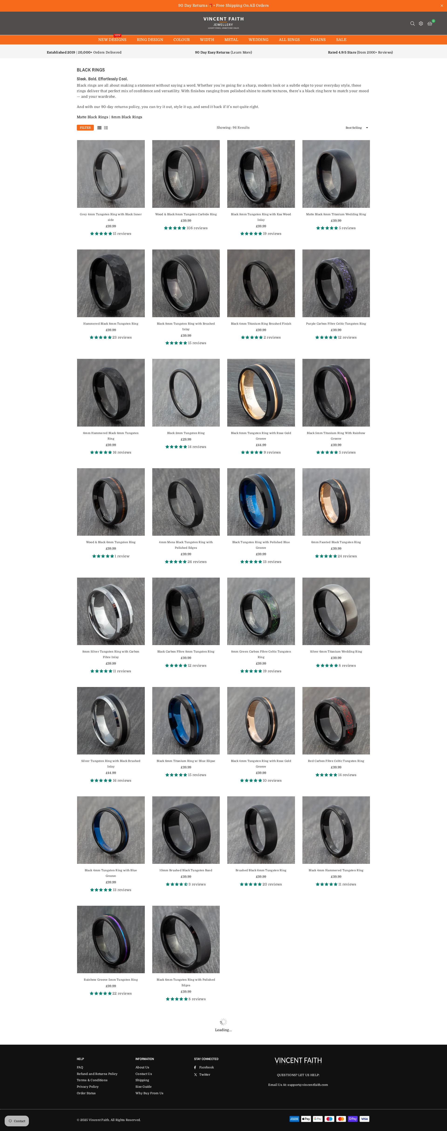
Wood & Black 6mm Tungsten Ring (111, 542)
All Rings (289, 40)
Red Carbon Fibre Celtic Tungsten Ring (336, 761)
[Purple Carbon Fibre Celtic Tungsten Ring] (336, 283)
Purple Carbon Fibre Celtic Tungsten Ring (336, 323)
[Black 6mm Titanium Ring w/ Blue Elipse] (186, 721)
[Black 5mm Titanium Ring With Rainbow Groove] (336, 393)
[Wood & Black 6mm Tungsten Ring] (111, 502)
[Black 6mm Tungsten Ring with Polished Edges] (186, 939)
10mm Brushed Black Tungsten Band (185, 870)
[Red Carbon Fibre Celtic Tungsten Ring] (336, 721)
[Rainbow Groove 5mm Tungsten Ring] (111, 939)
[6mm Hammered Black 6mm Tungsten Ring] (111, 393)
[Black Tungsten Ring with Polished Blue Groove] (261, 502)
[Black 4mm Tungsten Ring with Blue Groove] (111, 830)
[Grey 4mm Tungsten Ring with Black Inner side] (111, 174)
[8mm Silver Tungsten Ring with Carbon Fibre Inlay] (111, 611)
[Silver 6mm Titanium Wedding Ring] (336, 611)
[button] (429, 23)
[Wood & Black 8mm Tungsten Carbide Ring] (186, 174)
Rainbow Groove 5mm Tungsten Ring (111, 979)
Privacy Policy (88, 1086)
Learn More (241, 52)
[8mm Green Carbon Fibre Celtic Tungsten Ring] (261, 611)
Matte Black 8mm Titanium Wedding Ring (336, 214)
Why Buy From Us (149, 1093)
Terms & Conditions (92, 1080)
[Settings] (421, 23)
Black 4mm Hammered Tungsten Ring (336, 870)
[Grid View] (99, 128)
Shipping (142, 1080)
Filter (85, 127)
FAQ (80, 1067)
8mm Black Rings (126, 117)
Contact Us (143, 1074)
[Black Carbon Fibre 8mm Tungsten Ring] (186, 611)
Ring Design (150, 40)
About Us (142, 1067)
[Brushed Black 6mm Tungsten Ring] (261, 830)
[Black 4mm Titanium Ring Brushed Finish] (261, 283)
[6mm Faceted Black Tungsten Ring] (336, 502)
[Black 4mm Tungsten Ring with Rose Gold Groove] (261, 721)
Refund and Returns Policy (97, 1074)
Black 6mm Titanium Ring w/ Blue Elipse (186, 761)
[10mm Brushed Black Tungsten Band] (186, 830)
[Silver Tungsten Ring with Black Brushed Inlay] (111, 721)
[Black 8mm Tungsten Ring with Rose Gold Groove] (261, 393)
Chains (318, 40)
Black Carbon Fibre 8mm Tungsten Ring (186, 651)
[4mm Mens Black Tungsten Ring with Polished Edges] (186, 502)
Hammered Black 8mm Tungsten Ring (110, 323)
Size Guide (143, 1086)
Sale (341, 40)
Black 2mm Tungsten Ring (186, 433)
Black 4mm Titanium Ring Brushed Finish (261, 323)
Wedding (258, 40)
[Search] (412, 23)
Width (207, 40)
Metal (231, 40)
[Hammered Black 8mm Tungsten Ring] (111, 283)
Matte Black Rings (92, 117)
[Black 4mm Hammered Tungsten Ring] (336, 830)
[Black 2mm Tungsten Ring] (186, 393)
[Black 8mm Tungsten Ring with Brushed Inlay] (186, 283)
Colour (181, 40)
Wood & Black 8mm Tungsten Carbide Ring (186, 214)
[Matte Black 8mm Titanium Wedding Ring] (336, 174)
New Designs (112, 38)
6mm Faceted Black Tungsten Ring (336, 542)
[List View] (106, 128)
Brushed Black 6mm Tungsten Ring (261, 870)
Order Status (86, 1093)
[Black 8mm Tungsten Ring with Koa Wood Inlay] (261, 174)
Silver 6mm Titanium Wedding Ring (336, 651)
